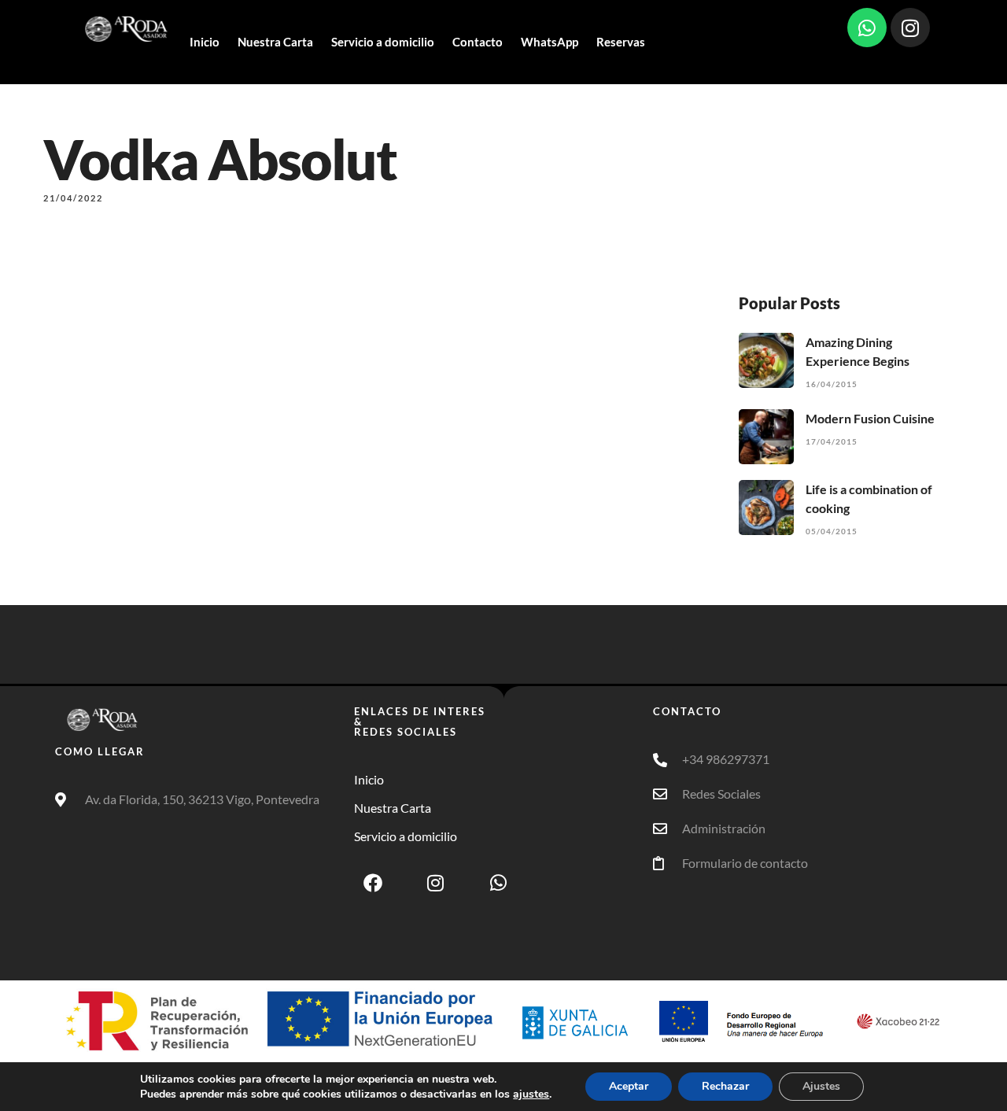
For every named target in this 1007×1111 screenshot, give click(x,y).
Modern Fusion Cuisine (870, 418)
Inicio (204, 42)
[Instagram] (910, 27)
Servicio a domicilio (382, 42)
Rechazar (725, 1086)
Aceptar (628, 1086)
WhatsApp (549, 42)
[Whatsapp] (867, 27)
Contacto (477, 42)
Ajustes (821, 1086)
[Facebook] (373, 883)
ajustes (531, 1094)
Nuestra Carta (275, 42)
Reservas (620, 42)
